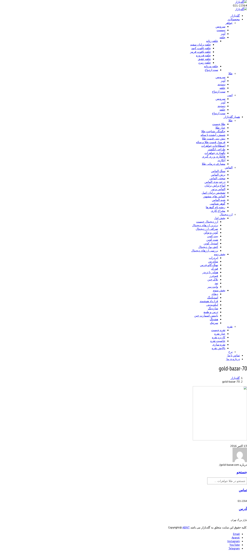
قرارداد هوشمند (209, 301)
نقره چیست (218, 330)
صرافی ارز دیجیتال (207, 229)
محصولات (234, 19)
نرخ (230, 351)
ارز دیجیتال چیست (207, 221)
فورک (214, 268)
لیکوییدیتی (212, 304)
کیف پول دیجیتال (208, 247)
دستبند (221, 84)
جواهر (229, 23)
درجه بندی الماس (215, 182)
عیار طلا (220, 127)
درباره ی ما (233, 359)
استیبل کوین (211, 243)
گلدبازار (235, 15)
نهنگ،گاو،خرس (209, 265)
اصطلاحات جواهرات (213, 145)
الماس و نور (218, 189)
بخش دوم (219, 254)
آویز (223, 33)
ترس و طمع (211, 312)
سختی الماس (217, 178)
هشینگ (214, 319)
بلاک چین (212, 279)
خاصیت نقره (217, 341)
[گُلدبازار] (241, 2)
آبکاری (221, 160)
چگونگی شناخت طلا (213, 131)
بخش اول (219, 218)
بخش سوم (219, 290)
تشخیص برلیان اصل (213, 192)
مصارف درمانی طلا (213, 164)
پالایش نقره (218, 348)
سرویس (220, 26)
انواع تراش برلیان (215, 185)
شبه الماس (218, 200)
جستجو (242, 472)
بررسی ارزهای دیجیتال (204, 250)
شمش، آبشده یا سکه (213, 135)
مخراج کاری (218, 211)
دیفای (214, 294)
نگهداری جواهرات (215, 153)
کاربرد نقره (218, 337)
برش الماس (218, 174)
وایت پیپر (212, 286)
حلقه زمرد (204, 62)
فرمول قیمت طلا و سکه (210, 142)
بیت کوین (212, 236)
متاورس (213, 261)
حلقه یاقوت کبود (201, 48)
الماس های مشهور (214, 196)
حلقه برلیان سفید (200, 44)
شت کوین (212, 239)
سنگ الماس (218, 171)
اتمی (230, 95)
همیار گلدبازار (232, 117)
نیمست (221, 30)
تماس (243, 490)
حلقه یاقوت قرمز (200, 51)
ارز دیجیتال (226, 214)
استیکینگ (212, 297)
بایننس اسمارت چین (206, 315)
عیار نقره (219, 333)
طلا (230, 73)
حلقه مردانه (211, 66)
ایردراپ (213, 258)
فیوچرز (213, 276)
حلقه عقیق (204, 59)
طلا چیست (218, 124)
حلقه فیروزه (203, 55)
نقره (230, 326)
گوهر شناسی (217, 203)
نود (216, 283)
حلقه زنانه (212, 41)
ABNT (186, 527)
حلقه (222, 37)
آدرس (243, 509)
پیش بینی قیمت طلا (213, 138)
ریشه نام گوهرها (215, 207)
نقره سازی (218, 344)
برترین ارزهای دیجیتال (205, 225)
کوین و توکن (211, 232)
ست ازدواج (211, 70)
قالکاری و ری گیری (213, 156)
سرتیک (214, 323)
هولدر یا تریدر (210, 272)
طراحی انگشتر (216, 149)
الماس (229, 167)
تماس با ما (234, 355)
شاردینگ (213, 308)
